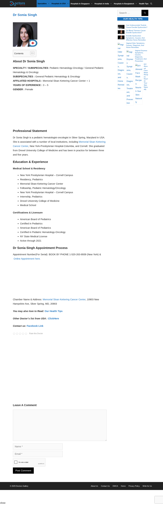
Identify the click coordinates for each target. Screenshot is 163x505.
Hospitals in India (102, 4)
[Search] (145, 13)
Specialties (42, 4)
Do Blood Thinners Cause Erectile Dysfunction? (136, 32)
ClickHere (53, 318)
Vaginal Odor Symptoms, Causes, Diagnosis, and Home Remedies (135, 45)
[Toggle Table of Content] (31, 53)
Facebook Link (35, 326)
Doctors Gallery (22, 486)
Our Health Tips (54, 311)
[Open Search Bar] (151, 3)
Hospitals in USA (59, 4)
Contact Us (105, 486)
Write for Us (147, 486)
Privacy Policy (134, 486)
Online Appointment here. (27, 258)
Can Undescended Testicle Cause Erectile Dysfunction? (136, 26)
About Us (94, 486)
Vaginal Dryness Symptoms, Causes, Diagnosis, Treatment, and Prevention (141, 56)
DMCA (115, 486)
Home (123, 486)
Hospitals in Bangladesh (124, 4)
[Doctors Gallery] (17, 3)
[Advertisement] (60, 111)
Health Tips (143, 4)
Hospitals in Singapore (80, 4)
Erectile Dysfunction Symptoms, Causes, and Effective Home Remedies (136, 38)
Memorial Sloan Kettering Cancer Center (64, 299)
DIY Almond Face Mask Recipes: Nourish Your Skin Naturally (146, 76)
